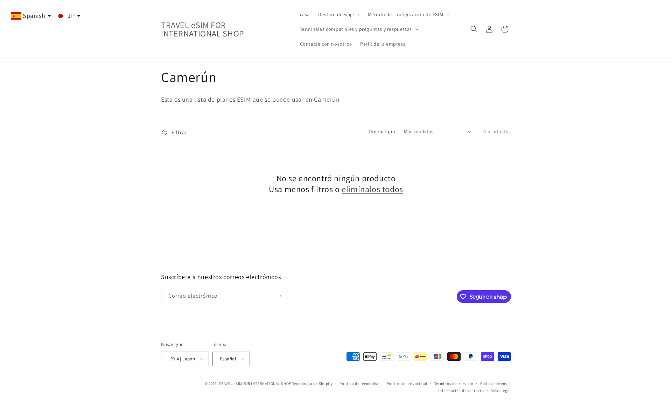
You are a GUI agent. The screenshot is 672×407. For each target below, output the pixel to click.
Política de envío (495, 383)
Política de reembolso (360, 383)
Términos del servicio (454, 383)
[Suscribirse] (279, 296)
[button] (339, 14)
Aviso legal (501, 390)
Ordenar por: (383, 131)
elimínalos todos (372, 189)
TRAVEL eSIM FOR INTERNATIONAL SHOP (255, 383)
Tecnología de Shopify (312, 383)
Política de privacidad (407, 383)
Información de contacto (461, 390)
